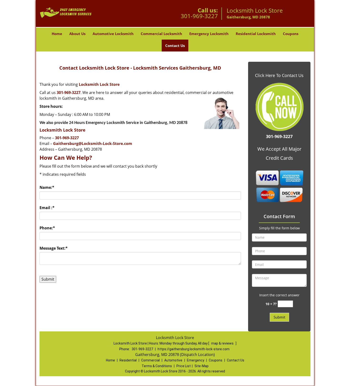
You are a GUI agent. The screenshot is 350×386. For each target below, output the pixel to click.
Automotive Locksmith (113, 33)
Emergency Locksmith (209, 33)
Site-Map (202, 366)
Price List (183, 366)
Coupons (290, 33)
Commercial (150, 360)
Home (57, 33)
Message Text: (54, 248)
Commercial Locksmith (161, 33)
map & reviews (222, 343)
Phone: (47, 228)
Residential (128, 360)
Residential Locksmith (256, 33)
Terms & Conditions (157, 366)
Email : (47, 207)
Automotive (173, 360)
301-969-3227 (199, 16)
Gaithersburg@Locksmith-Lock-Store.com (92, 143)
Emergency (195, 360)
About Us (77, 33)
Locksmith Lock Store (99, 84)
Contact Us (175, 45)
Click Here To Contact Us (279, 75)
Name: (47, 187)
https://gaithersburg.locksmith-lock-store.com (194, 349)
